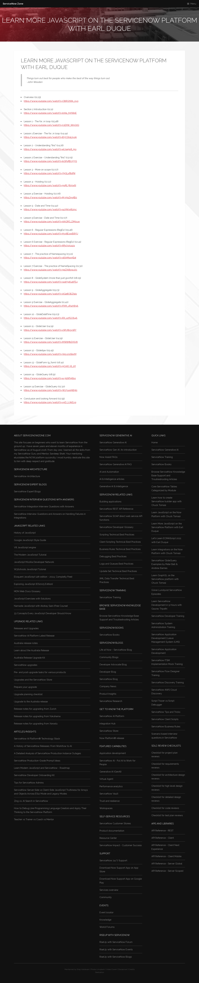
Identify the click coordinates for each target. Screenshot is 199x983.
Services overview (109, 890)
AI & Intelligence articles (112, 479)
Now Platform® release (112, 738)
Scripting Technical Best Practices (117, 534)
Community (106, 897)
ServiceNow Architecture (27, 476)
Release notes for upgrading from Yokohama (37, 716)
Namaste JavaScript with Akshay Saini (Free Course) (41, 606)
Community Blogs (109, 657)
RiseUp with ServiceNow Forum (116, 942)
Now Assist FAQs (108, 457)
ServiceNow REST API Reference (116, 508)
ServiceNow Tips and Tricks (165, 712)
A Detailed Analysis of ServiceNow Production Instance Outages (47, 753)
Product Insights (108, 693)
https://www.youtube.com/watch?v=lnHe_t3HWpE (50, 113)
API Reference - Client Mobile (166, 856)
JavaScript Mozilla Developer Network (34, 562)
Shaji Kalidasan (83, 969)
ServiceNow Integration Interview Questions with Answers (44, 506)
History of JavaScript (25, 532)
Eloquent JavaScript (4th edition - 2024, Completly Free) (43, 576)
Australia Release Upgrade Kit (29, 657)
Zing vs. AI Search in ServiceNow (31, 801)
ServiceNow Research (111, 701)
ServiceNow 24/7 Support (113, 860)
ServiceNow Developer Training (167, 616)
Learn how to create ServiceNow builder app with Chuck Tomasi (166, 501)
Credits (132, 969)
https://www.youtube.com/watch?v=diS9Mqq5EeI (50, 257)
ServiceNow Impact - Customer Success (121, 845)
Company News (108, 686)
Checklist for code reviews (165, 808)
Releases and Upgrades (26, 628)
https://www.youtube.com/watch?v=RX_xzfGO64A (50, 318)
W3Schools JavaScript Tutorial (30, 569)
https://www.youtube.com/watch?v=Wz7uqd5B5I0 (50, 390)
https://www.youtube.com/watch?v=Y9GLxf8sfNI (49, 173)
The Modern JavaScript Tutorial (30, 554)
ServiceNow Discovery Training (167, 682)
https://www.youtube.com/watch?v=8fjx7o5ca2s (49, 245)
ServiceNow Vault (109, 793)
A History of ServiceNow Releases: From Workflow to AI (43, 746)
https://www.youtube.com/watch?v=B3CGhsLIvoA (50, 137)
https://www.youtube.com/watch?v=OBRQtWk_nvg (51, 101)
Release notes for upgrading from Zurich (35, 708)
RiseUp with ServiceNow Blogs (116, 956)
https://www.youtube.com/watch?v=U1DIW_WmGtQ (51, 125)
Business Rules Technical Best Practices (120, 549)
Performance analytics (111, 786)
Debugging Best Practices (113, 556)
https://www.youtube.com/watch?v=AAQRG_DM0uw (52, 221)
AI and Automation (109, 471)
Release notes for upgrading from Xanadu (36, 723)
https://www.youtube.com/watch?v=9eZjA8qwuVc (50, 269)
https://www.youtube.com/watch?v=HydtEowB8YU (51, 233)
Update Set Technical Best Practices (118, 571)
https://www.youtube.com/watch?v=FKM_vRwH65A (51, 306)
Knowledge (105, 919)
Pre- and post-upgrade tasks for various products (40, 672)
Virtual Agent (106, 779)
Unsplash (101, 969)
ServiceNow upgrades (25, 665)
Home (154, 442)
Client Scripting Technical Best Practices (120, 541)
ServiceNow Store (109, 730)
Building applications (110, 501)
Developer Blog (108, 671)
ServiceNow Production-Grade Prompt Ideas (37, 760)
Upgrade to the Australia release (31, 701)
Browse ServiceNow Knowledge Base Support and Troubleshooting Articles (168, 475)
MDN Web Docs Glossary (27, 591)
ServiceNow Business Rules (165, 726)
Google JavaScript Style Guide (30, 540)
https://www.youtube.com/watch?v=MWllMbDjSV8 (51, 342)
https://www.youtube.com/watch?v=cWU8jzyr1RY (50, 330)
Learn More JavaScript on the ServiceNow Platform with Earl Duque (167, 527)
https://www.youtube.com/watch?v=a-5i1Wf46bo (50, 378)
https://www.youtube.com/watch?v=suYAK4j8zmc (50, 209)
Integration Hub (108, 723)
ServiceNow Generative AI (113, 442)
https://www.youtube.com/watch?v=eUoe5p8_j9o (50, 149)
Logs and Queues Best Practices (116, 563)
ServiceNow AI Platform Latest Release (34, 635)
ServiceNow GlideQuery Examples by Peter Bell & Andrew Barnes (164, 564)
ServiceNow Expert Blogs (27, 491)
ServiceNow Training (110, 597)
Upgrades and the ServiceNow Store (33, 679)
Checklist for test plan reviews (167, 815)
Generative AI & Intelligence (114, 486)
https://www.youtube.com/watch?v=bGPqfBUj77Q (50, 161)
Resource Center (108, 838)
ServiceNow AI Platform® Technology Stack (37, 738)
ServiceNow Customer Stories (115, 823)
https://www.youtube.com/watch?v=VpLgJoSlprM (50, 354)
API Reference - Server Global (166, 863)
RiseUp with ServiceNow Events (116, 949)
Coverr (114, 969)
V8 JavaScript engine (25, 547)
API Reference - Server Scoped (167, 871)
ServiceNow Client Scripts (164, 719)
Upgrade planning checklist (28, 694)
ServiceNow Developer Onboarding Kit (34, 775)
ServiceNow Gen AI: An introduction (118, 449)
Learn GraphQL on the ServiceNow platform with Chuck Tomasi (165, 579)
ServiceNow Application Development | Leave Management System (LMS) (165, 638)
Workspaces (106, 808)
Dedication (99, 972)
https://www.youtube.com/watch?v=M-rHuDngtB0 (50, 197)
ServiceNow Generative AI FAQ (116, 464)
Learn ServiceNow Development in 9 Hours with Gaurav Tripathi (166, 605)
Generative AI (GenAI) (110, 771)
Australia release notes (26, 643)
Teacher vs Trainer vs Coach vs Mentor (34, 819)
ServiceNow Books (109, 634)
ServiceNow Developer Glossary (116, 527)
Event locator (106, 912)
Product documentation (112, 830)
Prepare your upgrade (25, 687)
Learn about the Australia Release (31, 650)
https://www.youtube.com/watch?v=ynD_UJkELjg (50, 402)
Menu (193, 3)
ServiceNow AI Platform (112, 716)
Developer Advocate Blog (113, 664)
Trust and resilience (110, 801)
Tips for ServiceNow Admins (29, 782)
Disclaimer (122, 969)
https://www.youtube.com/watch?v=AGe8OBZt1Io (50, 293)
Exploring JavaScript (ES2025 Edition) (33, 584)
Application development (113, 753)
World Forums (107, 927)
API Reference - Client (162, 837)
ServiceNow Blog (109, 679)
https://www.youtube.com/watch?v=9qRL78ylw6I (50, 185)
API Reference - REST (162, 830)
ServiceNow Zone (13, 3)
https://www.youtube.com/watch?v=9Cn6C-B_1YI (50, 366)
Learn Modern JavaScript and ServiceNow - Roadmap (42, 768)
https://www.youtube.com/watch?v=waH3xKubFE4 (51, 281)
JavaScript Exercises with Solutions (32, 598)
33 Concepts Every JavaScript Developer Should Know (42, 613)
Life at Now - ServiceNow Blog (116, 649)
